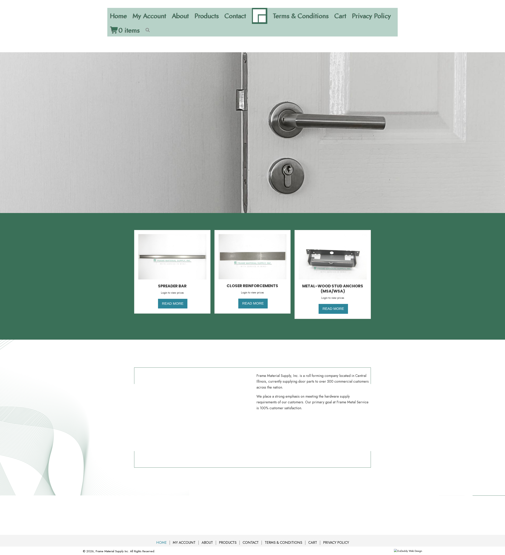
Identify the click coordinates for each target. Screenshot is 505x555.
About (180, 16)
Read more (172, 304)
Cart (340, 16)
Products (207, 16)
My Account (149, 16)
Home (118, 16)
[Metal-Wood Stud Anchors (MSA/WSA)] (333, 256)
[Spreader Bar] (172, 256)
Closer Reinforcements (252, 286)
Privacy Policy (371, 16)
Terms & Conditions (301, 16)
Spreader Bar (172, 286)
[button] (148, 30)
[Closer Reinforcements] (253, 256)
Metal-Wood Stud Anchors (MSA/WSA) (332, 288)
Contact (235, 16)
